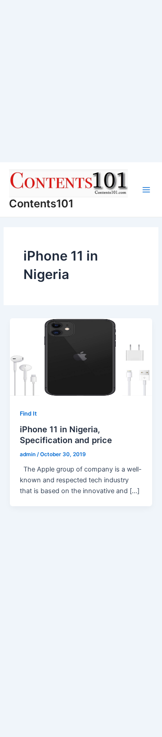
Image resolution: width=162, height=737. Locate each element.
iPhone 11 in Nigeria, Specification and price (66, 434)
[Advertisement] (81, 81)
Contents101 (41, 203)
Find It (28, 413)
